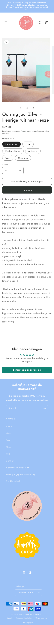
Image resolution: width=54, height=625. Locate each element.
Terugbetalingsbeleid (24, 618)
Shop (8, 433)
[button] (6, 22)
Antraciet (33, 151)
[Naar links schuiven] (20, 108)
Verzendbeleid (41, 618)
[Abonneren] (44, 408)
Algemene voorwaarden (17, 467)
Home (9, 426)
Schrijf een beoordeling (27, 369)
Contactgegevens (28, 622)
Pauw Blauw (11, 144)
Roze (28, 144)
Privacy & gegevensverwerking (21, 474)
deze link (11, 272)
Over (8, 440)
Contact (9, 460)
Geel (7, 157)
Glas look (23, 157)
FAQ (8, 453)
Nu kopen (27, 190)
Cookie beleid (13, 481)
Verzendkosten (26, 131)
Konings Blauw (12, 151)
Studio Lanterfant (26, 614)
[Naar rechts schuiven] (33, 108)
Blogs (8, 447)
